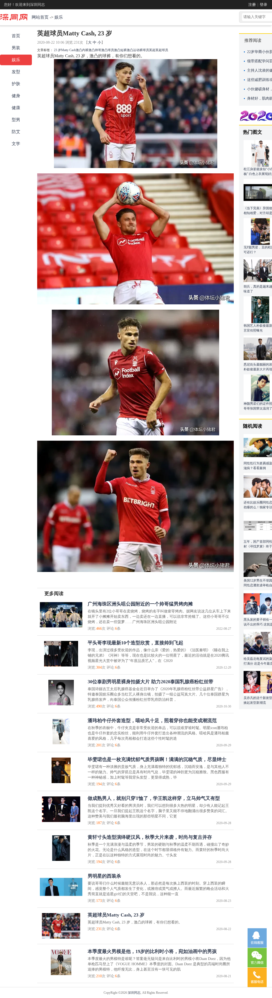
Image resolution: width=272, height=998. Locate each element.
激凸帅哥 (94, 50)
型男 (16, 119)
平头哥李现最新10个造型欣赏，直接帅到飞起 (135, 642)
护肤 (16, 83)
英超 (152, 50)
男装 (16, 48)
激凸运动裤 (135, 50)
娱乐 (58, 17)
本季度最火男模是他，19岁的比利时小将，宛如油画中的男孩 (152, 951)
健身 (16, 95)
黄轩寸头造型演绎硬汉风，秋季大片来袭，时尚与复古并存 (150, 837)
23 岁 (57, 50)
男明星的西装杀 (104, 876)
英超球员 (161, 50)
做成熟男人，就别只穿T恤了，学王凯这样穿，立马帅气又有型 (154, 798)
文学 (16, 143)
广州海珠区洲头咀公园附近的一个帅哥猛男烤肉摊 (140, 604)
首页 (16, 36)
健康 (16, 107)
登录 (263, 5)
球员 (146, 50)
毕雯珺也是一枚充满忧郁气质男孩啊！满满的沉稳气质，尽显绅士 (157, 759)
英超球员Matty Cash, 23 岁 (116, 915)
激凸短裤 (120, 50)
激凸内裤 (82, 50)
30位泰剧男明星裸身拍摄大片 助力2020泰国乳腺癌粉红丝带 (150, 681)
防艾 (16, 131)
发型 (16, 71)
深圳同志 (134, 993)
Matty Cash (68, 50)
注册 (252, 5)
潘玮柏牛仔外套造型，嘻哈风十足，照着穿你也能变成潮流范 (152, 720)
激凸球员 (107, 50)
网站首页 (40, 17)
